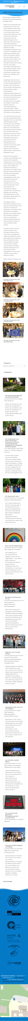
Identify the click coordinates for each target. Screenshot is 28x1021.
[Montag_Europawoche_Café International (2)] (13, 337)
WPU (11, 21)
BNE (19, 17)
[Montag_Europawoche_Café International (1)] (13, 317)
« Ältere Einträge (7, 881)
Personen (7, 452)
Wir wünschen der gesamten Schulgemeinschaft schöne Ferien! (11, 815)
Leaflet (14, 1016)
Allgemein (14, 17)
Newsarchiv (8, 372)
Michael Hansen (11, 399)
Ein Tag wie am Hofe (12, 496)
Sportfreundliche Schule (11, 716)
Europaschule (7, 19)
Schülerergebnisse (16, 19)
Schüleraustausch (9, 852)
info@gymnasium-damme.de (14, 981)
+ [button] (2, 986)
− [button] (2, 988)
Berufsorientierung (9, 604)
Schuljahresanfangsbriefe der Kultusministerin (13, 396)
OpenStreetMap (20, 1016)
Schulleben (6, 21)
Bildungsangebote (16, 500)
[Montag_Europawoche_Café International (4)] (13, 276)
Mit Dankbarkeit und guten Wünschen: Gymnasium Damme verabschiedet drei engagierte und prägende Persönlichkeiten (13, 442)
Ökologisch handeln (13, 661)
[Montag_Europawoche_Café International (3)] (13, 297)
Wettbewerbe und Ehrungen (12, 767)
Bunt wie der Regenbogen (13, 546)
